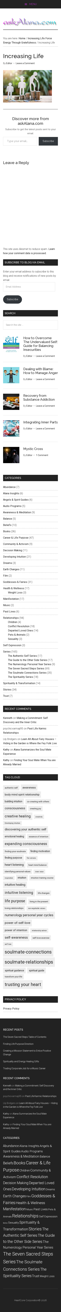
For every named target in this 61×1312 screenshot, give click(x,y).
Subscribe (48, 141)
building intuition (13, 801)
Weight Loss (15, 592)
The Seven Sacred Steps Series (26, 668)
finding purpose (13, 857)
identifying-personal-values (17, 871)
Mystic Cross (33, 449)
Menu (33, 4)
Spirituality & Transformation (19, 683)
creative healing (18, 816)
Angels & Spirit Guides (16, 499)
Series (7, 651)
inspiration (9, 878)
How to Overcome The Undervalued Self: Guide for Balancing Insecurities (40, 344)
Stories (7, 689)
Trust (6, 695)
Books (6, 531)
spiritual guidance (14, 970)
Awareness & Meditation (17, 512)
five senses (31, 858)
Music (6, 605)
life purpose (15, 901)
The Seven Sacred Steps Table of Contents (24, 1037)
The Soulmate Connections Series (27, 672)
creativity (38, 817)
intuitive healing (15, 885)
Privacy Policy (11, 1008)
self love (8, 944)
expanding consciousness (26, 844)
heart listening (14, 865)
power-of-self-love (17, 923)
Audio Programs (12, 506)
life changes (43, 893)
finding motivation (40, 851)
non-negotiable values (36, 908)
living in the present (39, 901)
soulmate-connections (28, 952)
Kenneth (7, 718)
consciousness (15, 808)
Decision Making (12, 550)
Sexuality (13, 639)
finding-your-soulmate (15, 851)
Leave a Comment (25, 63)
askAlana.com (30, 22)
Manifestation (11, 598)
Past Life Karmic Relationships (40, 1096)
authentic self (11, 788)
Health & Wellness (13, 588)
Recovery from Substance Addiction (39, 397)
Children (12, 622)
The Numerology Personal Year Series (29, 664)
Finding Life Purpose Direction (18, 1044)
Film (5, 575)
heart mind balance (37, 865)
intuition (22, 877)
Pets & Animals (17, 634)
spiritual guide (36, 970)
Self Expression (12, 645)
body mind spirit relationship (22, 794)
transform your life (13, 976)
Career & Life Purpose (15, 537)
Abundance (9, 487)
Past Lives (9, 611)
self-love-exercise (41, 938)
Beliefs (7, 525)
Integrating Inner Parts (40, 422)
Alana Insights (11, 493)
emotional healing (14, 836)
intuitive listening (19, 893)
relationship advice (39, 931)
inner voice (39, 872)
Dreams (7, 563)
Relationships (11, 617)
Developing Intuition (14, 556)
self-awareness (16, 937)
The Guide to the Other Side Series (27, 660)
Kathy (6, 749)
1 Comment (42, 455)
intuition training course (42, 878)
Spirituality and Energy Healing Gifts (21, 1061)
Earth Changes (11, 569)
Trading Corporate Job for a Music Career (24, 1068)
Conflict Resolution (18, 626)
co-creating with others (38, 801)
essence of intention (38, 836)
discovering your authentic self (25, 829)
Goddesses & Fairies (15, 582)
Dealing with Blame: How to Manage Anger (40, 371)
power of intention (16, 930)
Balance (7, 518)
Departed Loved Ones (20, 630)
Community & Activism (16, 544)
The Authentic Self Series (22, 655)
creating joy (35, 808)
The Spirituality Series (20, 676)
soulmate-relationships (29, 962)
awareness (29, 787)
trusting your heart (23, 984)
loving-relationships (14, 908)
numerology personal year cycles (29, 915)
